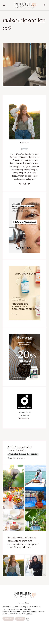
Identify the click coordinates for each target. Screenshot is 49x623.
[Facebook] (20, 184)
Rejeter (20, 619)
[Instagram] (24, 184)
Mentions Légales (24, 602)
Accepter (8, 619)
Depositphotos (24, 418)
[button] (4, 5)
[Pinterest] (29, 184)
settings (29, 614)
